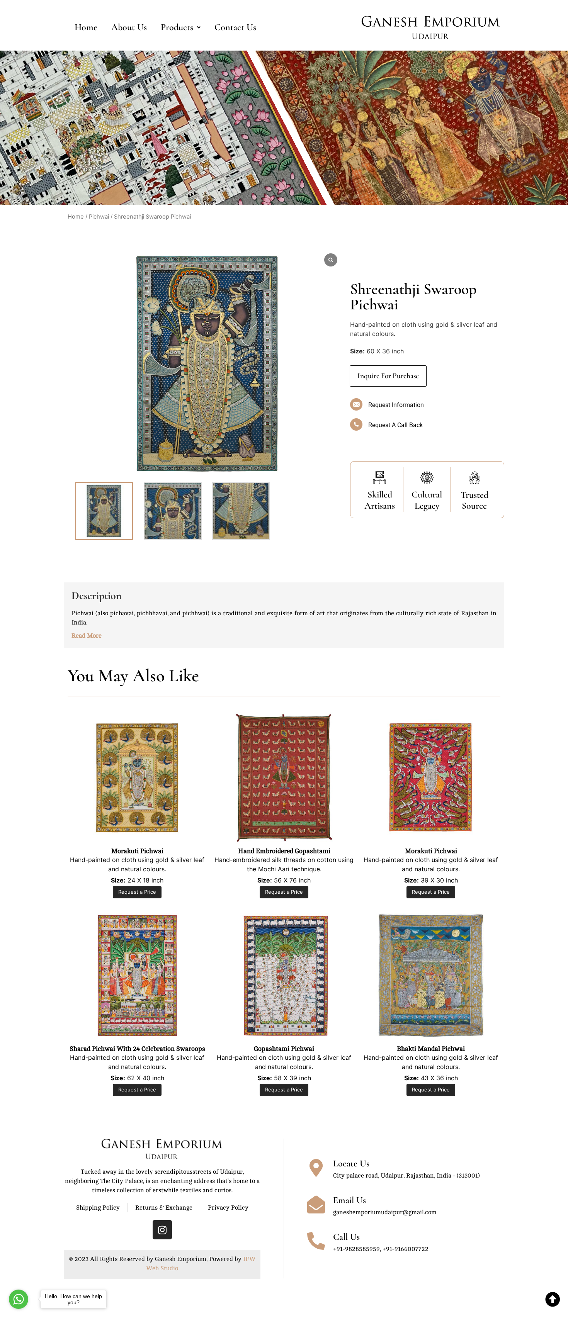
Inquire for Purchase (388, 375)
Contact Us (235, 27)
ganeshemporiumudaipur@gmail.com (385, 1212)
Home (86, 27)
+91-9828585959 (356, 1249)
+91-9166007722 (406, 1249)
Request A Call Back (395, 425)
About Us (129, 27)
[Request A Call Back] (356, 424)
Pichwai (99, 216)
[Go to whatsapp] (18, 1299)
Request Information (396, 405)
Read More (86, 635)
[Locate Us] (316, 1168)
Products (177, 27)
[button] (180, 27)
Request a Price (137, 892)
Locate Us (351, 1163)
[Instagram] (162, 1229)
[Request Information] (356, 404)
